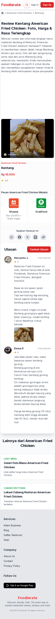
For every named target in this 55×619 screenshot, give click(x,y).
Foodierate (11, 5)
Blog (6, 530)
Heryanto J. (13, 154)
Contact (8, 561)
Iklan (6, 539)
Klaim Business (12, 525)
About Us (9, 556)
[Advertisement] (27, 96)
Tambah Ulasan (39, 249)
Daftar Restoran (13, 535)
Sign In (34, 4)
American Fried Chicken (13, 163)
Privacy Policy (12, 565)
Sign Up (47, 4)
